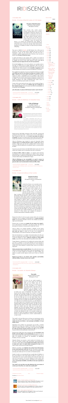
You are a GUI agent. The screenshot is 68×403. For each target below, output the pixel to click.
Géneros (48, 104)
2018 (48, 55)
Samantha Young (16, 167)
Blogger (40, 400)
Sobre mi (48, 105)
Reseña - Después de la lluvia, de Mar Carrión (24, 173)
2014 (48, 96)
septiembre (50, 84)
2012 (48, 100)
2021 (48, 50)
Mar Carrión (26, 263)
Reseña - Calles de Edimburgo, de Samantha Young (26, 99)
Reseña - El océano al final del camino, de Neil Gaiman (26, 20)
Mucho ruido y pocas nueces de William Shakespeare (27, 385)
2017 (48, 57)
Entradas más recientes (17, 373)
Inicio (29, 373)
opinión (30, 263)
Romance (36, 263)
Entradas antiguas (40, 373)
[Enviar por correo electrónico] (35, 92)
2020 (48, 52)
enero (49, 94)
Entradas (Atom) (20, 375)
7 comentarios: (30, 164)
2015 (16, 263)
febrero (49, 92)
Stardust (25, 50)
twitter (48, 111)
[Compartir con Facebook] (37, 92)
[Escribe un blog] (36, 92)
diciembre (50, 62)
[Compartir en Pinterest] (38, 92)
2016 (48, 59)
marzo (49, 91)
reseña (33, 263)
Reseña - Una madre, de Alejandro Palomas (23, 270)
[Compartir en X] (36, 92)
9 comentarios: (30, 92)
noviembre (50, 80)
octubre (49, 82)
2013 (48, 98)
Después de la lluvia (20, 263)
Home (48, 102)
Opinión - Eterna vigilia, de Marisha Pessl (25, 390)
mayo (49, 87)
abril (49, 89)
